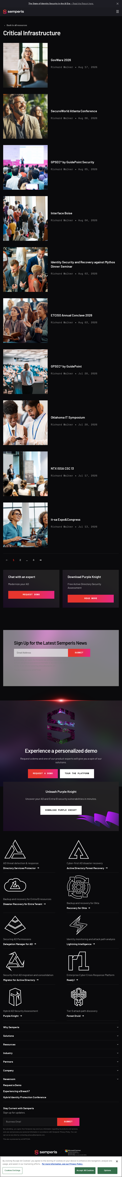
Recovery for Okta (77, 908)
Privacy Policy (76, 663)
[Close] (116, 1161)
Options (107, 1171)
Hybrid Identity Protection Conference (24, 1097)
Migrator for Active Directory (19, 980)
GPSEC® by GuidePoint (66, 366)
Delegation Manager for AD (18, 944)
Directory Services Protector (19, 868)
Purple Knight (11, 1016)
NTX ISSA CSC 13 (62, 468)
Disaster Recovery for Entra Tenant (22, 904)
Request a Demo (12, 1085)
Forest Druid (74, 1016)
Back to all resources (17, 25)
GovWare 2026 (61, 60)
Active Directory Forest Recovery (85, 868)
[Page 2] (41, 560)
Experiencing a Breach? (16, 1091)
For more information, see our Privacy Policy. (62, 1164)
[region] (61, 1166)
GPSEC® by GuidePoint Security (72, 162)
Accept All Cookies (85, 1171)
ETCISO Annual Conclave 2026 (71, 315)
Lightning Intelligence (79, 944)
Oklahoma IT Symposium (68, 417)
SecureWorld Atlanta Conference (74, 111)
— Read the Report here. (61, 4)
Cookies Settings (12, 1171)
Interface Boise (61, 213)
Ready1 (71, 980)
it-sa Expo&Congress (65, 519)
